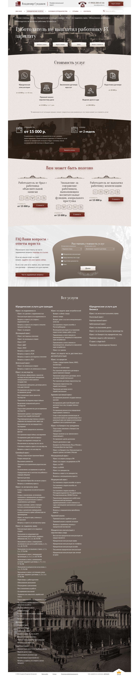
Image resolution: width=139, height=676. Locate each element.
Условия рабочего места (25, 607)
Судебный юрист (22, 646)
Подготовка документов (70, 261)
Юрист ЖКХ (21, 348)
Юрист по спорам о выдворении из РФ (66, 461)
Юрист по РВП (58, 464)
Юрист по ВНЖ (58, 467)
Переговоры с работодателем (27, 579)
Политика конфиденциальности (69, 674)
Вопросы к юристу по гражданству (65, 473)
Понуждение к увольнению (26, 585)
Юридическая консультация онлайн (65, 546)
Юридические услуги (35, 11)
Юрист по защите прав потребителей (66, 311)
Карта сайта (45, 674)
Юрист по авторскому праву (27, 487)
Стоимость (40, 205)
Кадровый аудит (23, 610)
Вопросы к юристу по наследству (29, 449)
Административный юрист (61, 395)
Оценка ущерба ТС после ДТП (28, 634)
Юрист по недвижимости (26, 311)
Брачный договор (23, 477)
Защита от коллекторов (61, 367)
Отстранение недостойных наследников (31, 434)
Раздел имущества (24, 458)
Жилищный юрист (23, 333)
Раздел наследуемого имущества (29, 440)
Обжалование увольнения (99, 18)
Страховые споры (23, 631)
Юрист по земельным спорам (27, 366)
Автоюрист (20, 622)
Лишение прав (22, 625)
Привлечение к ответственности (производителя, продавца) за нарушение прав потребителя (67, 337)
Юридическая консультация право (65, 541)
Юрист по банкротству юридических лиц (105, 334)
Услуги (33, 18)
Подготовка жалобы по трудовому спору (31, 599)
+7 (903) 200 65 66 (96, 3)
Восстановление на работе (26, 588)
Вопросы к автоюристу (25, 642)
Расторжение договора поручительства (67, 381)
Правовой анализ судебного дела (64, 518)
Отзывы (75, 11)
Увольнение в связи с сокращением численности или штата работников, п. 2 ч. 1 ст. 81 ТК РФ (32, 544)
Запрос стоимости (97, 44)
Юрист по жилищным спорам (27, 339)
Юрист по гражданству (61, 470)
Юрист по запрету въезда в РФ (63, 458)
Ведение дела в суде (24, 652)
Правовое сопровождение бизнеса (103, 345)
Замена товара (58, 316)
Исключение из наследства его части (30, 443)
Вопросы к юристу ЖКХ (25, 351)
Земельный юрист (23, 363)
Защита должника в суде (61, 442)
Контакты (87, 11)
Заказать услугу (42, 44)
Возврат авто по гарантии (26, 637)
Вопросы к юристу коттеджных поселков (31, 356)
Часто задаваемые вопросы (32, 275)
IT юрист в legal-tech (97, 341)
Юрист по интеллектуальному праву (103, 313)
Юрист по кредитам (59, 359)
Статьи (54, 674)
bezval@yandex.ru (99, 5)
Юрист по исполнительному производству (106, 331)
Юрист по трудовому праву (77, 18)
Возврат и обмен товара (61, 313)
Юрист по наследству (24, 372)
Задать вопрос (115, 3)
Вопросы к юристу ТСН (25, 359)
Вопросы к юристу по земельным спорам (31, 369)
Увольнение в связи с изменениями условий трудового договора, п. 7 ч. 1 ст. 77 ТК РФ (31, 561)
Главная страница (22, 18)
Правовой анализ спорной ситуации (65, 521)
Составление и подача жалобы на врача (67, 482)
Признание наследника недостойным (30, 400)
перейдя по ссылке (40, 252)
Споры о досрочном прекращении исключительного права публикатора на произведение (31, 512)
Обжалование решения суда (27, 655)
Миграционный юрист (59, 456)
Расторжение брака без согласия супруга (31, 480)
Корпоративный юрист (98, 320)
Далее (87, 268)
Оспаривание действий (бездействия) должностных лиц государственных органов (66, 405)
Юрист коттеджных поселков (27, 336)
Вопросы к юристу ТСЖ (25, 354)
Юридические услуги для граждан (51, 18)
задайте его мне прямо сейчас (34, 260)
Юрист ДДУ (21, 345)
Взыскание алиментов (25, 461)
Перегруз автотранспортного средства (31, 639)
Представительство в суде (71, 257)
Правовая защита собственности (102, 338)
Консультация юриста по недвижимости (31, 316)
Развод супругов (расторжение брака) (30, 455)
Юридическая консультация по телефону (67, 543)
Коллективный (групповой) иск (28, 657)
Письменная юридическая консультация (67, 549)
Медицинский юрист (59, 479)
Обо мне (19, 11)
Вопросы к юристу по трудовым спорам (31, 619)
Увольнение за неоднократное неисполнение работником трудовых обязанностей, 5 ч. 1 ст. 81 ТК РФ (30, 536)
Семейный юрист (22, 452)
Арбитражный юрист (97, 324)
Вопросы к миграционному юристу (65, 476)
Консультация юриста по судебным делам (32, 649)
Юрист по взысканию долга (100, 327)
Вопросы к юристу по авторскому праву (31, 522)
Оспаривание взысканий (26, 591)
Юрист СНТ (21, 342)
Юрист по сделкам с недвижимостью (30, 313)
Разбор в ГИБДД (23, 628)
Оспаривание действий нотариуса (29, 437)
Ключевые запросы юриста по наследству (32, 446)
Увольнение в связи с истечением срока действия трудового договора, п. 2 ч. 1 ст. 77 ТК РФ (32, 574)
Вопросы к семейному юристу (27, 483)
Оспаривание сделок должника (64, 439)
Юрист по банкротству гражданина (65, 426)
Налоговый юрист (96, 317)
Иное (64, 264)
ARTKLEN (106, 674)
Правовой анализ (57, 516)
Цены (78, 44)
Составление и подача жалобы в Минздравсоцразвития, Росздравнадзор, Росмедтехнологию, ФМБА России (67, 493)
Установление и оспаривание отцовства (31, 469)
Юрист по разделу (23, 330)
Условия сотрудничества (57, 11)
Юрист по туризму (59, 350)
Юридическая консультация (71, 254)
